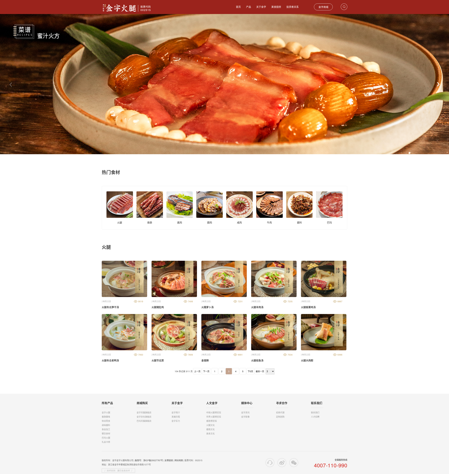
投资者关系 (292, 6)
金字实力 (176, 420)
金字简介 (176, 412)
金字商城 (323, 7)
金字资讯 (245, 412)
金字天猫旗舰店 (144, 412)
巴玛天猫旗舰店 (144, 420)
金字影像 (245, 416)
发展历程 (176, 416)
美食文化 (210, 433)
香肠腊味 (106, 416)
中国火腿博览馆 (213, 412)
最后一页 (260, 371)
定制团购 (280, 416)
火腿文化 (210, 425)
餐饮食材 (106, 433)
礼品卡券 (106, 441)
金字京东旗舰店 (144, 416)
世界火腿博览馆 (213, 416)
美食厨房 (276, 6)
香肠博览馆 (211, 420)
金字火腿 (106, 412)
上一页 (197, 371)
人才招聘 (315, 416)
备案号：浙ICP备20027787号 (149, 460)
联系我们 (315, 412)
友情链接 (169, 460)
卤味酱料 (106, 425)
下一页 (206, 371)
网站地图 (179, 460)
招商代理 (280, 412)
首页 (238, 6)
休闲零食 (106, 420)
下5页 (250, 371)
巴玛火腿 (106, 437)
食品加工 (106, 429)
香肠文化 (210, 429)
